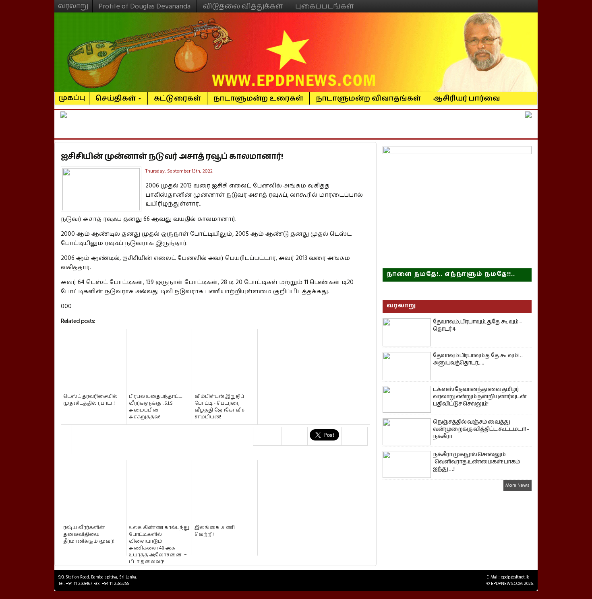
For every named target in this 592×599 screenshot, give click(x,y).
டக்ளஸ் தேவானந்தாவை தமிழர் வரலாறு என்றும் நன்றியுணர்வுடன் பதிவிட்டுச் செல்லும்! (479, 396)
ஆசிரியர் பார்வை (466, 98)
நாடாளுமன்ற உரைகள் (258, 98)
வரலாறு (73, 2)
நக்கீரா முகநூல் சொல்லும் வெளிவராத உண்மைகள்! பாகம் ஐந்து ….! (476, 462)
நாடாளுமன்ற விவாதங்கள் (368, 98)
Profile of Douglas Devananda (144, 6)
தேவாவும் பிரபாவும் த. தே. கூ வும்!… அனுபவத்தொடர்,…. (477, 359)
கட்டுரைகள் (177, 98)
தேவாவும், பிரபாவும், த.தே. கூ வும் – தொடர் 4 (477, 325)
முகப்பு (71, 94)
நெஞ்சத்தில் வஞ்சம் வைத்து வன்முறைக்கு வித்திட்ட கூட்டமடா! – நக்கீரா (481, 429)
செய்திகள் (116, 98)
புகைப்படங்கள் (324, 6)
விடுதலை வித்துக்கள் (243, 6)
